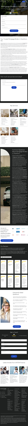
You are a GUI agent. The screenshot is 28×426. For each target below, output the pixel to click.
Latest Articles (9, 408)
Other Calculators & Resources (10, 407)
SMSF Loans (16, 396)
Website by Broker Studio (4, 423)
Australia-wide (23, 401)
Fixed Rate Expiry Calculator (10, 405)
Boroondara (23, 402)
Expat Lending (16, 409)
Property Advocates (10, 409)
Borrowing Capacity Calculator (10, 401)
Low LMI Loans (16, 401)
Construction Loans (17, 394)
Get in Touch (17, 326)
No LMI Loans (16, 400)
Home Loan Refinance (17, 403)
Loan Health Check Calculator (10, 403)
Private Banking (16, 410)
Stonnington (23, 403)
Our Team (9, 391)
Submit (14, 356)
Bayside (22, 404)
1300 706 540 (19, 1)
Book (24, 1)
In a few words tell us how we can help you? (5, 350)
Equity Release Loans (17, 408)
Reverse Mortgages (17, 397)
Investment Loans (17, 391)
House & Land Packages (17, 392)
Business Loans (23, 391)
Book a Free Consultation (7, 240)
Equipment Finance (24, 396)
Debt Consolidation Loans (17, 407)
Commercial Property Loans (24, 394)
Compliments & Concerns (9, 394)
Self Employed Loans (17, 395)
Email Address (2, 25)
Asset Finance (23, 390)
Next (14, 87)
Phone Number (3, 21)
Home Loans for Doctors (24, 405)
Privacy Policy (9, 392)
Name (2, 17)
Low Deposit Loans (24, 397)
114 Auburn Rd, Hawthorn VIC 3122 (3, 397)
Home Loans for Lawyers (24, 407)
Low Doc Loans (16, 398)
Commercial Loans (24, 392)
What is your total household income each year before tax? (8, 82)
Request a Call (14, 30)
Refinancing (16, 402)
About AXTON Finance (10, 390)
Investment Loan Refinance (17, 405)
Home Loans (16, 390)
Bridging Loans (16, 393)
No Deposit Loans (17, 399)
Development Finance (24, 395)
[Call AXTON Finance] (1, 392)
